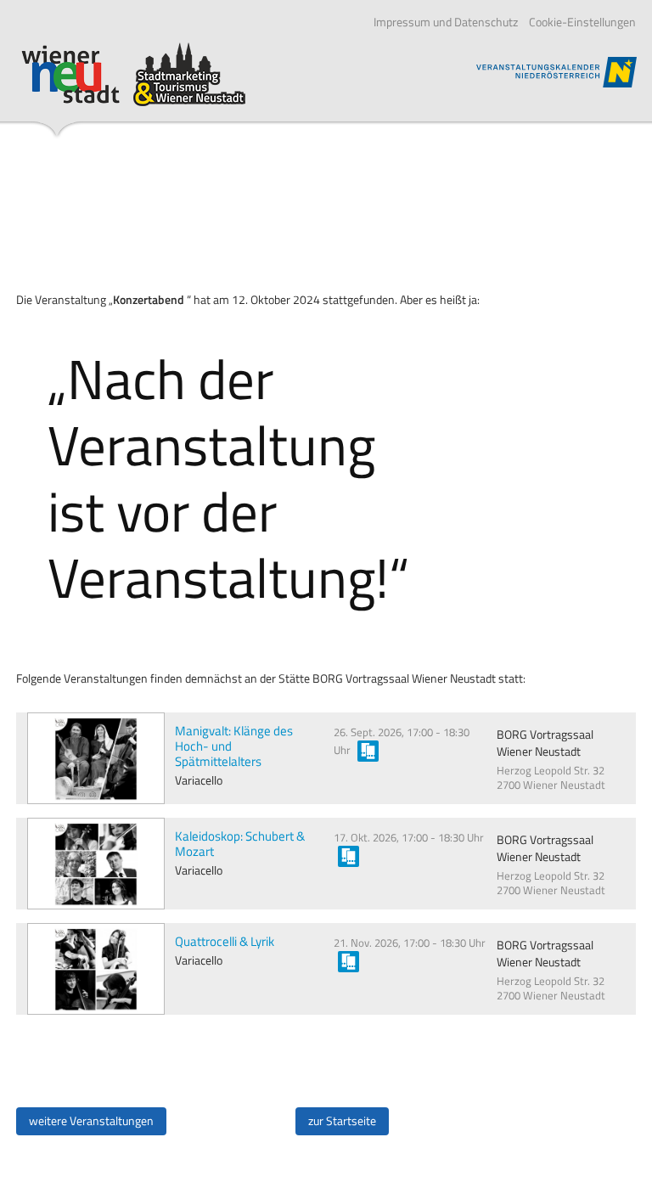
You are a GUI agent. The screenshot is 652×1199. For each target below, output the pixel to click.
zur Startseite (342, 1121)
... (368, 751)
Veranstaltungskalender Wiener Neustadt (133, 74)
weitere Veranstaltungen (91, 1121)
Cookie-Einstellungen (582, 22)
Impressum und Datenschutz (446, 22)
